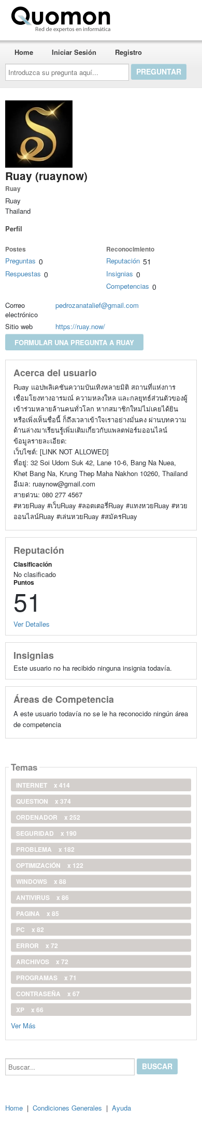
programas (46, 977)
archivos (42, 961)
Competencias (127, 286)
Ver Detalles (31, 624)
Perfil (13, 228)
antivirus (42, 897)
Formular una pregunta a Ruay (74, 342)
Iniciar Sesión (74, 52)
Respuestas (23, 273)
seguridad (46, 833)
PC (30, 929)
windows (41, 881)
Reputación (123, 260)
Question (43, 801)
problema (45, 849)
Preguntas (20, 260)
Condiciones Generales (67, 1108)
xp (30, 1009)
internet (43, 785)
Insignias (119, 273)
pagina (37, 913)
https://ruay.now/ (80, 326)
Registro (128, 52)
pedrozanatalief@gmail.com (97, 305)
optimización (49, 865)
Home (24, 52)
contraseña (48, 993)
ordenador (48, 817)
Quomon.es (147, 17)
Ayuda (121, 1108)
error (37, 945)
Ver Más (23, 1025)
